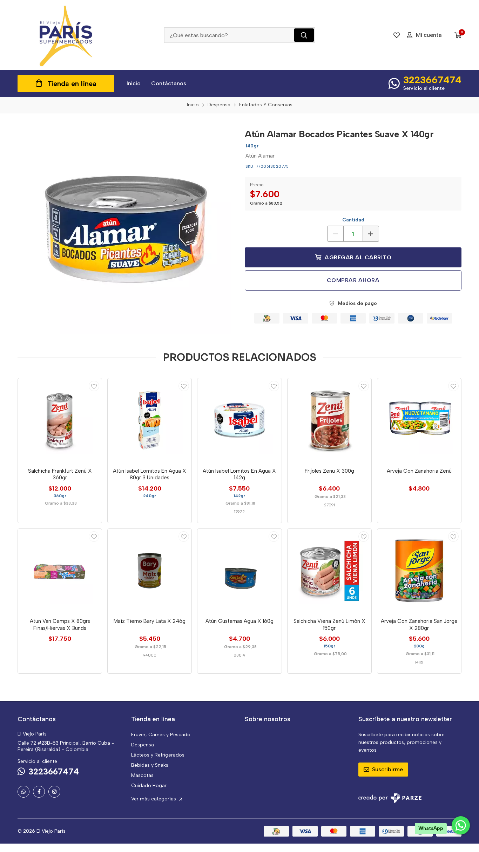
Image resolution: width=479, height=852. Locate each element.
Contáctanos (168, 83)
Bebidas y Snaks (149, 765)
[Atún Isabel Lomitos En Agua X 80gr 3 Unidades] (149, 420)
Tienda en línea (71, 83)
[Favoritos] (396, 35)
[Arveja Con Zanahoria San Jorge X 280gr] (419, 571)
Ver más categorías (154, 799)
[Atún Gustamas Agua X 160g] (239, 571)
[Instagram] (54, 792)
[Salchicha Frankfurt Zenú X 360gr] (60, 420)
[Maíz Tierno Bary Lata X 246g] (149, 571)
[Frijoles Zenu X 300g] (329, 420)
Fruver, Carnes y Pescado (160, 735)
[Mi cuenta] (94, 386)
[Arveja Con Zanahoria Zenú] (419, 420)
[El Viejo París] (66, 35)
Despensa (142, 745)
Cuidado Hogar (149, 785)
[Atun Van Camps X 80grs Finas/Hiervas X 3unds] (60, 571)
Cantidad (353, 220)
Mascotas (142, 775)
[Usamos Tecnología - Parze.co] (389, 798)
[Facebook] (39, 792)
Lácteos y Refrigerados (157, 755)
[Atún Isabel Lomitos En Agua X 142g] (239, 420)
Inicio (134, 83)
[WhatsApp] (23, 792)
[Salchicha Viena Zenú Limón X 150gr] (329, 571)
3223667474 (432, 80)
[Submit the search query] (304, 35)
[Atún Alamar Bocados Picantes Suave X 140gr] (126, 229)
